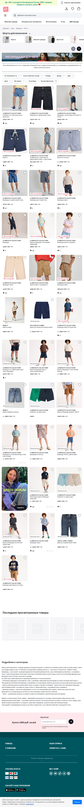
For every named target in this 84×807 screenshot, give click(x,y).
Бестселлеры (51, 22)
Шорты (26, 28)
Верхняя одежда (11, 22)
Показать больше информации (42, 758)
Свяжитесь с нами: (57, 748)
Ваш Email (44, 717)
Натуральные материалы (32, 22)
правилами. (30, 804)
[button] (78, 8)
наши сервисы (55, 744)
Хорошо (77, 802)
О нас (63, 22)
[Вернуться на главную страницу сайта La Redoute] (5, 9)
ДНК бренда (74, 22)
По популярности (10, 76)
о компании (10, 748)
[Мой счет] (66, 8)
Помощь (8, 744)
